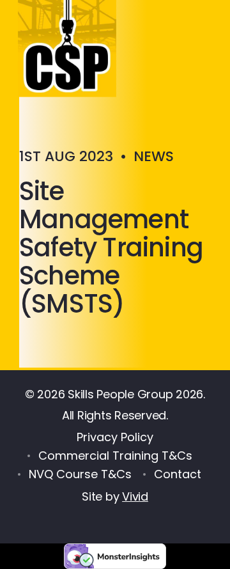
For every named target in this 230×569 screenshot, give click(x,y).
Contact (177, 474)
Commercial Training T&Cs (115, 456)
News (154, 156)
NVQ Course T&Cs (80, 474)
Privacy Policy (115, 437)
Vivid (135, 496)
